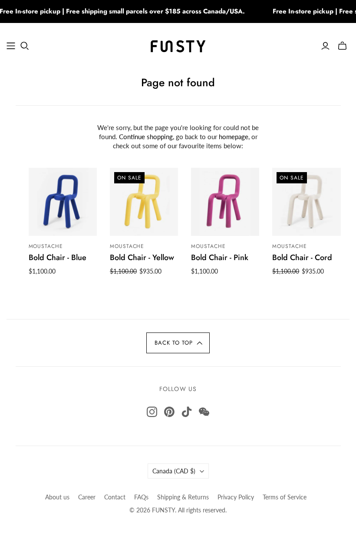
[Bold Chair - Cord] (306, 202)
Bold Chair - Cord (302, 257)
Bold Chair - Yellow (142, 257)
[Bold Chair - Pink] (225, 202)
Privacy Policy (236, 497)
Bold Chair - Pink (219, 257)
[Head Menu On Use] (11, 46)
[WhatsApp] (204, 412)
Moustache (46, 246)
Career (87, 497)
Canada (173, 471)
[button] (178, 342)
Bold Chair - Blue (57, 257)
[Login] (325, 46)
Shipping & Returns (183, 497)
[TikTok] (186, 412)
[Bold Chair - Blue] (63, 202)
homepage (233, 136)
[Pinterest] (169, 412)
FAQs (141, 497)
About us (57, 497)
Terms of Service (285, 497)
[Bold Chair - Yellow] (144, 202)
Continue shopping (146, 136)
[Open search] (24, 46)
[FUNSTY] (178, 45)
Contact (114, 497)
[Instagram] (152, 412)
